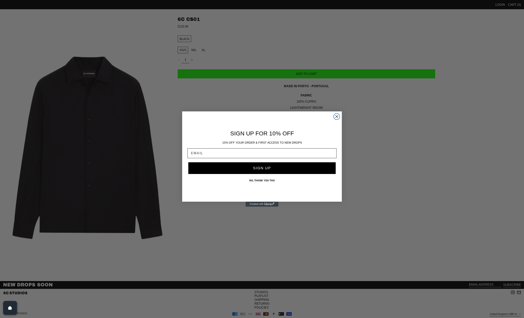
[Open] (10, 308)
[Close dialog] (337, 116)
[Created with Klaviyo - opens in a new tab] (262, 204)
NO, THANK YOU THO (262, 180)
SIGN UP (262, 168)
